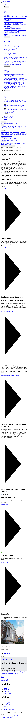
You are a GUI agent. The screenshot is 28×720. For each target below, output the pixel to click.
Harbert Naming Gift (8, 19)
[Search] (2, 122)
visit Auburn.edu (6, 2)
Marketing (22, 23)
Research (6, 65)
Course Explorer (23, 46)
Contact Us (6, 14)
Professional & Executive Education (12, 64)
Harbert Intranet (7, 88)
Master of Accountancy (9, 56)
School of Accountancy (9, 22)
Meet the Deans (7, 18)
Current (5, 94)
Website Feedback (6, 717)
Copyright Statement (17, 716)
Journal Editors (11, 75)
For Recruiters (10, 4)
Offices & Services (8, 27)
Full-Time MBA (7, 52)
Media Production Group (18, 82)
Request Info (7, 41)
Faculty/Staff (8, 703)
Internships (12, 49)
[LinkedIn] (11, 658)
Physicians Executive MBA (10, 53)
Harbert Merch (10, 116)
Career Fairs (15, 109)
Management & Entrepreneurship (11, 24)
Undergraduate (7, 45)
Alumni (5, 119)
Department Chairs (15, 74)
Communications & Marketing (11, 30)
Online (5, 97)
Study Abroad (22, 48)
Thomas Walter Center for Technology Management (15, 85)
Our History (23, 35)
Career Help (7, 693)
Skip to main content (5, 1)
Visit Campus (4, 4)
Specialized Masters (8, 54)
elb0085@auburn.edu (9, 653)
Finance (17, 22)
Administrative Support (9, 28)
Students (6, 90)
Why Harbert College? (9, 16)
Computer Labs (7, 105)
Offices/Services (18, 126)
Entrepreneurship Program (18, 62)
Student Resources (12, 107)
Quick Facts (17, 16)
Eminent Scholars (14, 138)
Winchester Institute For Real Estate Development (15, 87)
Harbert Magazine (8, 35)
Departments (7, 20)
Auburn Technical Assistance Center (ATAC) (14, 78)
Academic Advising (14, 32)
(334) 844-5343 (7, 652)
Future (5, 96)
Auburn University (8, 709)
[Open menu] (4, 122)
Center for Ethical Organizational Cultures (13, 79)
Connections (13, 143)
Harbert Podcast (16, 35)
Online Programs (15, 48)
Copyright (4, 712)
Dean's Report (22, 18)
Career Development (13, 101)
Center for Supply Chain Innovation (15, 80)
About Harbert (7, 15)
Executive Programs (21, 61)
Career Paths (7, 49)
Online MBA (14, 52)
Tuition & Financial (14, 46)
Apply (5, 44)
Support (2, 143)
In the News (6, 71)
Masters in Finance (19, 56)
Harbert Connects (13, 115)
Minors (9, 48)
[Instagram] (6, 658)
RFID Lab (15, 83)
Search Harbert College (6, 147)
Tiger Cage (20, 109)
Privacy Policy (5, 716)
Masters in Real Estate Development (15, 58)
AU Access (20, 115)
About (5, 6)
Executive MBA (22, 52)
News (5, 11)
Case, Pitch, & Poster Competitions (15, 110)
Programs (6, 37)
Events (5, 12)
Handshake (6, 115)
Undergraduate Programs (6, 132)
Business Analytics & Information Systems (13, 22)
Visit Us (5, 42)
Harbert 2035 (24, 16)
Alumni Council (15, 18)
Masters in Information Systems (11, 57)
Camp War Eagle (8, 109)
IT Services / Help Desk (13, 31)
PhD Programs (7, 61)
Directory (6, 34)
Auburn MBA (7, 50)
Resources (7, 143)
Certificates (13, 61)
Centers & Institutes (8, 76)
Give (15, 4)
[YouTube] (3, 658)
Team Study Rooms (16, 105)
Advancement (18, 28)
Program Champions (22, 107)
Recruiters (7, 704)
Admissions (6, 46)
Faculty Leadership (8, 72)
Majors (5, 48)
